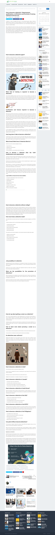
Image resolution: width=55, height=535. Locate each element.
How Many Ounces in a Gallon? (43, 79)
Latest (42, 90)
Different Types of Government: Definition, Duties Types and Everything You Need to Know (45, 69)
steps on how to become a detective (29, 469)
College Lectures (14, 4)
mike (10, 482)
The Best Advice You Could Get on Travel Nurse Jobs (11, 526)
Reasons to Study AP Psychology (11, 521)
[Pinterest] (23, 19)
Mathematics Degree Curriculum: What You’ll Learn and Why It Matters (45, 38)
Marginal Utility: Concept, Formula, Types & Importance (45, 53)
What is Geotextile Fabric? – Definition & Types (33, 519)
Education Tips (20, 4)
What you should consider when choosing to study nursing (45, 64)
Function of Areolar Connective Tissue (11, 515)
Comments (45, 90)
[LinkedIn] (21, 19)
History (25, 4)
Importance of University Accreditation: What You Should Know (45, 42)
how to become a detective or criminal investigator (13, 468)
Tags (48, 90)
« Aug (39, 23)
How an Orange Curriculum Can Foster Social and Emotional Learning (10, 506)
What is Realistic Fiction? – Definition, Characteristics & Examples (11, 529)
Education (8, 4)
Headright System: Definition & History (33, 521)
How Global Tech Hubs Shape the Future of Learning (45, 29)
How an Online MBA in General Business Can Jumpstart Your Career (45, 73)
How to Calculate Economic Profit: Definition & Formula (45, 107)
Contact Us (34, 4)
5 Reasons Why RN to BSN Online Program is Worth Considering (45, 57)
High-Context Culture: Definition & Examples (33, 527)
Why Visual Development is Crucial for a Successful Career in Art (45, 60)
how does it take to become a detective (11, 465)
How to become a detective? (10, 469)
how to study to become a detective (19, 469)
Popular (40, 90)
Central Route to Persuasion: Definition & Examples (45, 97)
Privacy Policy (48, 533)
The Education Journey (9, 533)
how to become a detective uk (24, 468)
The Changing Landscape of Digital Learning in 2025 (45, 33)
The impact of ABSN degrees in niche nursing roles (45, 46)
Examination (30, 4)
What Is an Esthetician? (45, 103)
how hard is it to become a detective (21, 465)
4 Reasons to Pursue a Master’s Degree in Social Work (20, 496)
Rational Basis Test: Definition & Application (33, 525)
